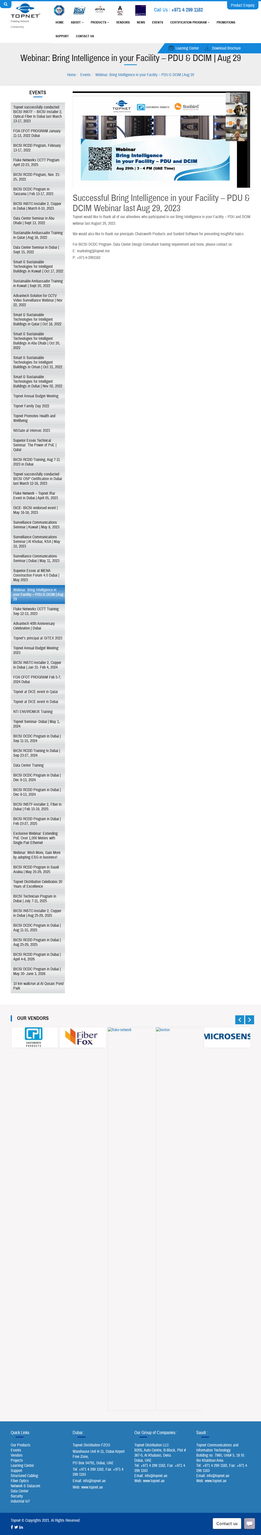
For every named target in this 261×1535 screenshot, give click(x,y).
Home (60, 22)
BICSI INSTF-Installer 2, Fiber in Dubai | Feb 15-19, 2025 (37, 807)
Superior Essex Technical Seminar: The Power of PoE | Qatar (34, 445)
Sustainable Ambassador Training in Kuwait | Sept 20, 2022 (38, 283)
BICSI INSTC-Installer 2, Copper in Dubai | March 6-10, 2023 (37, 206)
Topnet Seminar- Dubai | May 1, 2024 (36, 724)
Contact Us (85, 36)
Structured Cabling (24, 1475)
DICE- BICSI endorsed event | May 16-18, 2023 (35, 510)
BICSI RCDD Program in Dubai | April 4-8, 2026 (37, 957)
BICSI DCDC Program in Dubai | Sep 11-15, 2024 (37, 738)
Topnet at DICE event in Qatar (35, 691)
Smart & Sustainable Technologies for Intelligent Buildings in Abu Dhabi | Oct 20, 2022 (36, 340)
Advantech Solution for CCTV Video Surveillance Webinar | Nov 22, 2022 (37, 300)
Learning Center (187, 48)
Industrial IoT (20, 1501)
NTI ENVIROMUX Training (33, 711)
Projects (17, 1460)
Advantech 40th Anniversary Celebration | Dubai (34, 626)
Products (99, 22)
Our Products (20, 1445)
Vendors (123, 22)
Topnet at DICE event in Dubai (35, 701)
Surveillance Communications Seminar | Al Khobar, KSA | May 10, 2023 (36, 541)
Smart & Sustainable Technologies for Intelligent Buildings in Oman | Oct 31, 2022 (37, 362)
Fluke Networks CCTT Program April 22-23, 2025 (36, 162)
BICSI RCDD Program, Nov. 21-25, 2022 (36, 177)
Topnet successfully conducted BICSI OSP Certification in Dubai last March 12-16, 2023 (37, 479)
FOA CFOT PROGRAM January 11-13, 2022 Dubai (37, 133)
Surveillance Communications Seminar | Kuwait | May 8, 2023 (36, 525)
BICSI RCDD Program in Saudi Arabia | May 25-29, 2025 (36, 869)
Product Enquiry (243, 5)
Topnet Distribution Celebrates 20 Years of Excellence (37, 884)
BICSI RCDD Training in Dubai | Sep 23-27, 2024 (36, 753)
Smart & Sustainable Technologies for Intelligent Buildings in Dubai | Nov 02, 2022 (37, 381)
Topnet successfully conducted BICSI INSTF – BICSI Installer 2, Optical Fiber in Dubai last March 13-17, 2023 (37, 114)
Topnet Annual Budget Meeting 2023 (35, 650)
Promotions (226, 22)
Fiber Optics (20, 1480)
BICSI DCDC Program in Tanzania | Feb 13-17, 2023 (33, 191)
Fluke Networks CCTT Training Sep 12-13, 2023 (36, 611)
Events (157, 22)
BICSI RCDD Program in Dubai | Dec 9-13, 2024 (37, 792)
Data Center (19, 1491)
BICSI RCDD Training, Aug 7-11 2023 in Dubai (36, 462)
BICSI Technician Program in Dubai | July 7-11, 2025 (34, 898)
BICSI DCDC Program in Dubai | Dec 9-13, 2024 (37, 777)
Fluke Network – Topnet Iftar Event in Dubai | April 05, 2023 (35, 496)
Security (17, 1496)
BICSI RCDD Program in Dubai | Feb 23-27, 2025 (37, 821)
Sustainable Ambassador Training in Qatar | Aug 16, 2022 (38, 235)
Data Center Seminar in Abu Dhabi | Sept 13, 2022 (33, 220)
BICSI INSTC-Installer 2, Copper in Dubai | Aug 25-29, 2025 (37, 913)
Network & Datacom (25, 1486)
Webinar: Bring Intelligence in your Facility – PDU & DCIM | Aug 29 (144, 74)
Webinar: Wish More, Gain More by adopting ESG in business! (36, 855)
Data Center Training (28, 765)
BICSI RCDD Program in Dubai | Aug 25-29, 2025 (37, 942)
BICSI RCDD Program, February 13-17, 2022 (37, 148)
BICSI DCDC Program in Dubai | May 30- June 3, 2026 (37, 971)
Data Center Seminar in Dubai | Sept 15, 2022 (36, 250)
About (76, 22)
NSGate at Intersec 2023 (31, 430)
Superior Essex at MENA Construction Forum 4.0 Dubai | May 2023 (36, 575)
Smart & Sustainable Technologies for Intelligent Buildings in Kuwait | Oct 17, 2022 (38, 266)
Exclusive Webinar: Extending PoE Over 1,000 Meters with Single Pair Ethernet (35, 838)
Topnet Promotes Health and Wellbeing (34, 418)
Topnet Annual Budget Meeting (35, 396)
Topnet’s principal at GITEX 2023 (37, 638)
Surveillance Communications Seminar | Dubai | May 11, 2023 (36, 558)
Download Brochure (226, 48)
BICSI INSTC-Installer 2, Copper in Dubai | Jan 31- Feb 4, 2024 (37, 665)
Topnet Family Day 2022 (31, 406)
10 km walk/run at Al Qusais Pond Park (38, 986)
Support (62, 36)
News (141, 22)
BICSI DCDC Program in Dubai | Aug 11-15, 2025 (37, 928)
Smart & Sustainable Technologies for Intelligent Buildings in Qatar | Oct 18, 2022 (37, 319)
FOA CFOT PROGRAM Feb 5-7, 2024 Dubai (37, 679)
